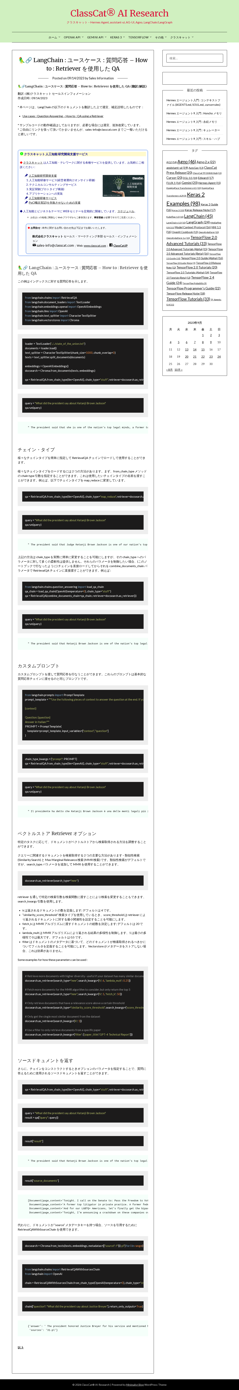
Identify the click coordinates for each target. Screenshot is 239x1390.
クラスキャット (180, 37)
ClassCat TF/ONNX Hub (207, 173)
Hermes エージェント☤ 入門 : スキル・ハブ (193, 138)
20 (186, 356)
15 (203, 349)
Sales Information (101, 78)
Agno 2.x (206, 162)
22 (203, 356)
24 (219, 356)
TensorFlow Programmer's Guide (193, 288)
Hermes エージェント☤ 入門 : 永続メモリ (191, 121)
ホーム (53, 37)
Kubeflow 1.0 (175, 217)
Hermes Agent (209, 183)
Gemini (190, 183)
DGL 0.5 (190, 177)
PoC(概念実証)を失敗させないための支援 (54, 202)
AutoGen (196, 167)
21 (194, 356)
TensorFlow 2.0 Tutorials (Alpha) (187, 272)
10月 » (178, 369)
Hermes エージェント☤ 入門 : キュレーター (193, 130)
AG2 (171, 162)
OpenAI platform (208, 232)
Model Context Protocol (193, 227)
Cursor (174, 178)
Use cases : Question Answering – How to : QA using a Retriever (62, 116)
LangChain (198, 216)
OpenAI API (72, 37)
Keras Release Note (200, 210)
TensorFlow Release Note (185, 293)
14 (194, 349)
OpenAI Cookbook (185, 232)
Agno (186, 161)
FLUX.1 (173, 183)
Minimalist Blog (135, 1384)
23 (211, 356)
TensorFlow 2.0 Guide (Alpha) (202, 258)
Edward (206, 177)
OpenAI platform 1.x (178, 238)
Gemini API (95, 37)
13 (186, 349)
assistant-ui (177, 167)
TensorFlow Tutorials (188, 299)
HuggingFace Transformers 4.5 (183, 188)
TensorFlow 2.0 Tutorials (196, 267)
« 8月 (169, 369)
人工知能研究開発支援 (43, 175)
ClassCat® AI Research (120, 13)
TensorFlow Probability (195, 283)
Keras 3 (116, 37)
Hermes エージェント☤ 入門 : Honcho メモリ (194, 113)
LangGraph (198, 222)
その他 (159, 37)
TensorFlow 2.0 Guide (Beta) (180, 263)
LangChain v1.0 (176, 222)
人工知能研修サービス (43, 198)
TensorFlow (138, 37)
